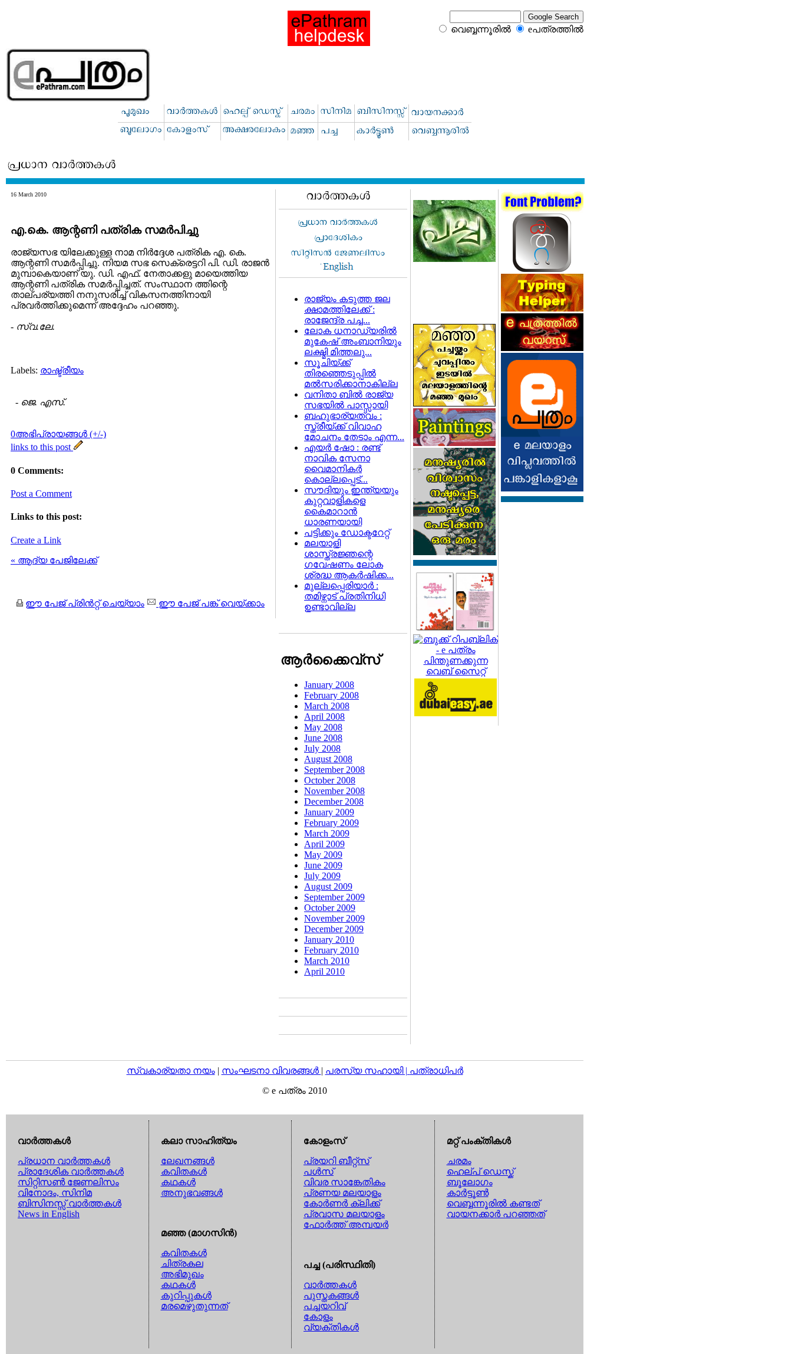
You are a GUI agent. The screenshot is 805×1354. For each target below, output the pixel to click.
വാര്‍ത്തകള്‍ (330, 1285)
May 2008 (323, 727)
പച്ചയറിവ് (324, 1306)
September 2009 (334, 897)
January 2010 (329, 940)
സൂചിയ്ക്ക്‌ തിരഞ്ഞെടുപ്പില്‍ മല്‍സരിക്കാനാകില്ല (351, 373)
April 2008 (324, 717)
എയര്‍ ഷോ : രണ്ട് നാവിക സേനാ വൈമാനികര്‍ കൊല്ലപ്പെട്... (342, 463)
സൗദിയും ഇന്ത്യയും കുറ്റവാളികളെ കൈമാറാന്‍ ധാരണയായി (351, 506)
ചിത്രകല (182, 1263)
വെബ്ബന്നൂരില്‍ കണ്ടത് (493, 1203)
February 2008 (331, 695)
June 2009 (323, 865)
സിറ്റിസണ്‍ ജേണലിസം (68, 1182)
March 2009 (326, 833)
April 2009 (324, 844)
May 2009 (323, 855)
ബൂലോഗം (470, 1182)
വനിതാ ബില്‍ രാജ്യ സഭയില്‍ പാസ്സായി (348, 399)
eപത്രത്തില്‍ (555, 29)
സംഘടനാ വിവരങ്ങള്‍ (271, 1071)
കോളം (318, 1317)
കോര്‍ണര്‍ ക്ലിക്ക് (341, 1203)
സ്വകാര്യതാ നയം (171, 1071)
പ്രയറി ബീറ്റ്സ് (336, 1161)
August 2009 (328, 886)
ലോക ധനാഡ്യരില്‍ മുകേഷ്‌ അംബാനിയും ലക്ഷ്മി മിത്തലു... (352, 341)
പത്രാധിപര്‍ (436, 1071)
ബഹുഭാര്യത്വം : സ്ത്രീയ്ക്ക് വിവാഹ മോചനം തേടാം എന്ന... (354, 426)
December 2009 (334, 929)
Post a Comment (41, 494)
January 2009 (329, 812)
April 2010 (324, 971)
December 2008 (334, 801)
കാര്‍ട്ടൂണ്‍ (468, 1193)
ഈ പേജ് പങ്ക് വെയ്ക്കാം (210, 603)
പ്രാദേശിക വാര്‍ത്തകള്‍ (71, 1171)
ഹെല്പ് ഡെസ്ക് (480, 1171)
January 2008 (329, 685)
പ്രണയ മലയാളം (342, 1193)
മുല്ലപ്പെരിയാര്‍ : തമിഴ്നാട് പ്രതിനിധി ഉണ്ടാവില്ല (344, 596)
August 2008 (328, 759)
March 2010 (326, 961)
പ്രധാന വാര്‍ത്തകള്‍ (64, 1161)
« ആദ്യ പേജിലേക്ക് (54, 560)
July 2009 (322, 876)
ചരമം (459, 1161)
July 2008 (322, 748)
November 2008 (334, 791)
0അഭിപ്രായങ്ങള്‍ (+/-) (58, 434)
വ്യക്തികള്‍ (331, 1327)
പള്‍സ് (318, 1171)
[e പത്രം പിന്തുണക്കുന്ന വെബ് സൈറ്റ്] (455, 671)
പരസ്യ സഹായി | (367, 1071)
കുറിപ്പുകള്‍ (186, 1295)
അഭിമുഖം (182, 1274)
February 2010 (331, 950)
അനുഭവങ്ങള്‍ (192, 1193)
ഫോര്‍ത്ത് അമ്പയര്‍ (345, 1224)
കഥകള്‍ (178, 1182)
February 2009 (331, 823)
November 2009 (334, 918)
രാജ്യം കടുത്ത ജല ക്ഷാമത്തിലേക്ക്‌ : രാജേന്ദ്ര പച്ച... (347, 309)
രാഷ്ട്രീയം (62, 370)
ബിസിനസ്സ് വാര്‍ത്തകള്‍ (69, 1203)
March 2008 (326, 706)
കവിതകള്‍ (184, 1171)
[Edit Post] (78, 447)
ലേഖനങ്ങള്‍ (188, 1161)
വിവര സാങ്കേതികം (344, 1182)
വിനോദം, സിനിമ (55, 1193)
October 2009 (329, 908)
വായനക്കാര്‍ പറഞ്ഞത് (496, 1214)
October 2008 (329, 780)
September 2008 (334, 770)
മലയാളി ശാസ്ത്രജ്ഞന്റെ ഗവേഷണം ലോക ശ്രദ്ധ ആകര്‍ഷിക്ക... (349, 559)
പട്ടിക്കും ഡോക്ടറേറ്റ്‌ (347, 532)
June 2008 (323, 738)
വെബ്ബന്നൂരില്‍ (481, 29)
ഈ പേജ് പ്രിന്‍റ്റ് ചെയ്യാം (84, 603)
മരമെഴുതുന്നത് (194, 1306)
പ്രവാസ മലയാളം (344, 1214)
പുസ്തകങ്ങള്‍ (331, 1295)
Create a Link (36, 540)
